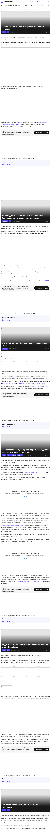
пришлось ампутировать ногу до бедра (34, 472)
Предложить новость (42, 1)
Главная (3, 9)
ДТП (2, 5)
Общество (11, 5)
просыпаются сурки (39, 383)
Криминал (18, 5)
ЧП (6, 5)
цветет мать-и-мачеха (8, 383)
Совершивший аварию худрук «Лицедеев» (12, 525)
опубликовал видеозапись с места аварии (27, 581)
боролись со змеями (37, 386)
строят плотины (22, 383)
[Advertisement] (25, 145)
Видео (31, 5)
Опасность (25, 5)
